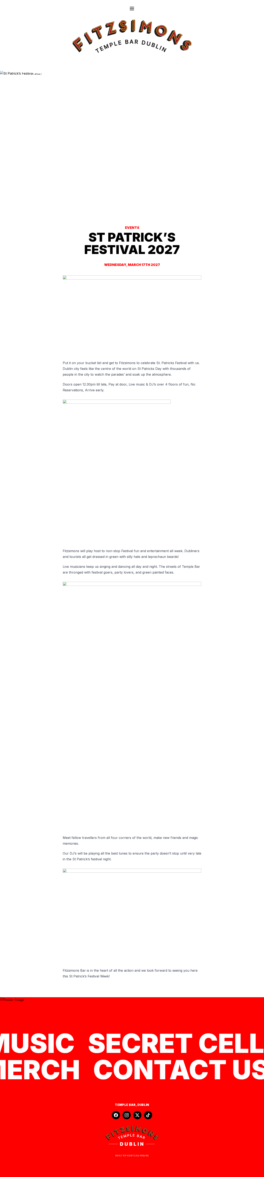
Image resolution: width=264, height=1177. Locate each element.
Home (56, 1096)
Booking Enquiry (78, 1096)
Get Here (141, 1096)
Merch (101, 1096)
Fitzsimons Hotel (197, 1096)
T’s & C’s (171, 1096)
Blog (157, 1096)
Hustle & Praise (138, 1155)
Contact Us (121, 1096)
